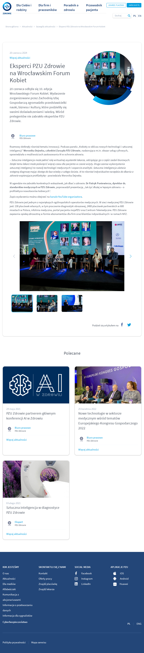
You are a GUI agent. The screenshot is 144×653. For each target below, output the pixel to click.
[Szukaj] (129, 15)
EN (139, 15)
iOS (122, 573)
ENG (139, 623)
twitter (129, 324)
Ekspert (19, 522)
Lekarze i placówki (116, 5)
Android (124, 578)
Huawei (124, 584)
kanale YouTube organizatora (66, 196)
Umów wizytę (134, 5)
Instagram (87, 578)
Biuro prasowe (27, 135)
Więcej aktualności (20, 57)
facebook (121, 324)
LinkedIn (86, 584)
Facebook (86, 573)
